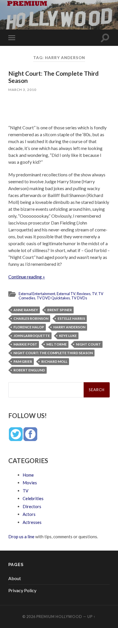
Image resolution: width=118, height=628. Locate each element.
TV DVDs (79, 298)
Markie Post (25, 344)
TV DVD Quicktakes (53, 298)
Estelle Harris (71, 318)
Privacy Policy (22, 590)
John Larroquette (31, 335)
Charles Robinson (30, 318)
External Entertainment (37, 293)
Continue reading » (26, 276)
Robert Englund (29, 370)
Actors (29, 514)
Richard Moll (54, 361)
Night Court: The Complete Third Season (53, 353)
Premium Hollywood (59, 616)
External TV (66, 293)
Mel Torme (56, 344)
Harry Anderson (69, 327)
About (14, 578)
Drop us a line (21, 536)
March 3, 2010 (22, 89)
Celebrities (33, 498)
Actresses (32, 522)
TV (94, 293)
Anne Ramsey (25, 310)
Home (28, 474)
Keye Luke (68, 335)
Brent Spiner (59, 310)
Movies (30, 482)
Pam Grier (22, 361)
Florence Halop (28, 327)
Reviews (84, 293)
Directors (32, 506)
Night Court (88, 344)
